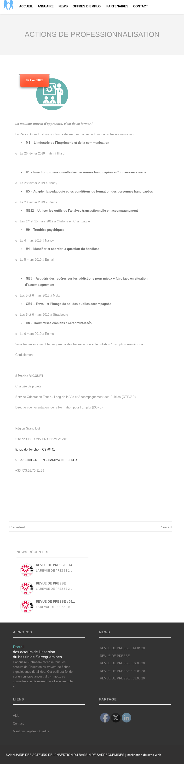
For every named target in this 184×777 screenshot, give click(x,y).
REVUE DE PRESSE (51, 583)
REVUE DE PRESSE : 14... (55, 565)
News (63, 6)
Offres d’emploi (87, 6)
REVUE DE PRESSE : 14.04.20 (122, 648)
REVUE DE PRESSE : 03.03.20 (122, 678)
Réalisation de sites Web (144, 755)
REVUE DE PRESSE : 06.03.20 (122, 671)
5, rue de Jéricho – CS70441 (35, 449)
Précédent (17, 527)
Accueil (26, 6)
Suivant (166, 527)
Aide (16, 715)
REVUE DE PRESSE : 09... (55, 601)
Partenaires (117, 6)
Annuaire (46, 6)
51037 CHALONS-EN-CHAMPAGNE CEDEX (46, 460)
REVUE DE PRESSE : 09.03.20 (122, 663)
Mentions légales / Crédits (31, 731)
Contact (140, 6)
